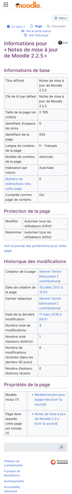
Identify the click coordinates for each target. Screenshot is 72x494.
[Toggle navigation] (5, 5)
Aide (65, 42)
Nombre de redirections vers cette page (18, 184)
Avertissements (14, 481)
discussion (48, 276)
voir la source (46, 423)
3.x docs (16, 26)
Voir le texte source (38, 31)
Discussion (59, 26)
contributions (49, 281)
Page (38, 26)
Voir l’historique (38, 35)
